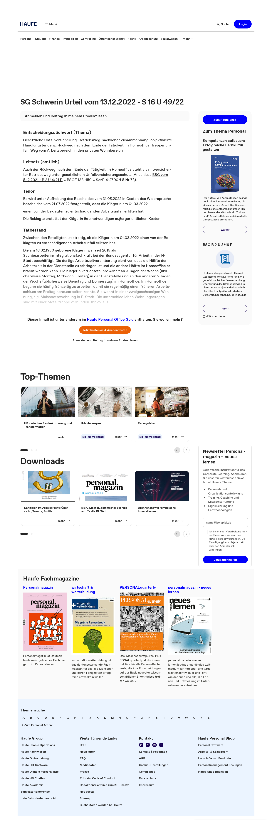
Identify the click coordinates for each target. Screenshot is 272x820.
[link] (26, 39)
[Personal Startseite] (29, 24)
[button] (243, 24)
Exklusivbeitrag (93, 436)
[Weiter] (186, 450)
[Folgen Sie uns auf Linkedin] (141, 745)
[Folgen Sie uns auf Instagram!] (154, 745)
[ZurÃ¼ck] (177, 450)
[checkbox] (205, 532)
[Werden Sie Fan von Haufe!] (161, 745)
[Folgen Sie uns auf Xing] (148, 745)
